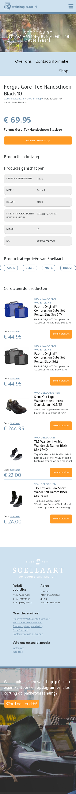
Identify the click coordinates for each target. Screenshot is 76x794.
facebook (18, 651)
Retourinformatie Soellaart (27, 622)
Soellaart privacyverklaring (28, 626)
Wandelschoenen (47, 392)
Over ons (23, 61)
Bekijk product (61, 333)
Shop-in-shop (34, 98)
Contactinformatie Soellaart (28, 633)
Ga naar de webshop (38, 140)
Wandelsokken (45, 437)
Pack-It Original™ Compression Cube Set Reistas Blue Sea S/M (49, 310)
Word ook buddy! (21, 704)
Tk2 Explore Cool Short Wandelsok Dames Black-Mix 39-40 (51, 492)
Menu (70, 6)
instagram (18, 648)
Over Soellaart (20, 630)
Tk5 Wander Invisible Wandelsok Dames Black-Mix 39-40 (51, 445)
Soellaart (15, 331)
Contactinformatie (51, 61)
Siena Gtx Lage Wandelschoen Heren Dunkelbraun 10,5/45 (48, 400)
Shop (63, 71)
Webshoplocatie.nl (14, 98)
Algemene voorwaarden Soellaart (31, 618)
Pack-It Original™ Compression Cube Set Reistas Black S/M (49, 357)
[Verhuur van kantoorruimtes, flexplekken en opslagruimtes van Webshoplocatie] (20, 6)
